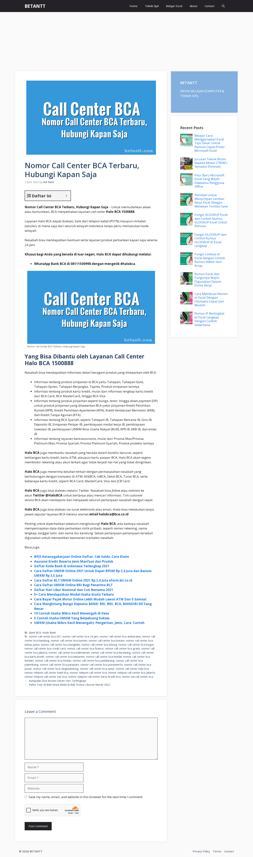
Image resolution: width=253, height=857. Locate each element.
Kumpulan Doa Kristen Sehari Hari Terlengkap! (57, 680)
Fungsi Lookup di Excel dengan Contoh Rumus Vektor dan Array (209, 260)
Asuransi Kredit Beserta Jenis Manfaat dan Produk (73, 561)
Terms (217, 851)
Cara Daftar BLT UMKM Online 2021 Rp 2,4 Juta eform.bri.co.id (83, 580)
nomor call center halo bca (132, 668)
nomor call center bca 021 (45, 636)
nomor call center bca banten (69, 640)
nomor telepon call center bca (88, 672)
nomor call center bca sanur (97, 668)
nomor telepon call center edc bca (46, 676)
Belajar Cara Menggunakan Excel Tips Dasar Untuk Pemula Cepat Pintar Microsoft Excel (209, 143)
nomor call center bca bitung (99, 644)
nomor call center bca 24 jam (80, 636)
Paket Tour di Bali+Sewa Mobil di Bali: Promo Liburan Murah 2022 (69, 684)
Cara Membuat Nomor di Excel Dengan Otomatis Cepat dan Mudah (211, 299)
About (193, 6)
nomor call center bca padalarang (93, 660)
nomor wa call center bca (137, 676)
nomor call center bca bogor (136, 644)
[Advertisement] (126, 40)
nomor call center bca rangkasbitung (56, 668)
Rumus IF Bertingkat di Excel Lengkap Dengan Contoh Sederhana (209, 319)
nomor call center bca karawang (111, 652)
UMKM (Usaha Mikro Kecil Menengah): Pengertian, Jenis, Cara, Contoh (89, 623)
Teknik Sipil (152, 6)
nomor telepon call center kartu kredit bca (94, 676)
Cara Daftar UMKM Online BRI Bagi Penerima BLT (73, 585)
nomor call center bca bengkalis (60, 644)
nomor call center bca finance (85, 648)
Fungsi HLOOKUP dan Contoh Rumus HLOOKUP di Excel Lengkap (210, 240)
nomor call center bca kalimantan (69, 652)
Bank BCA (35, 632)
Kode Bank (49, 632)
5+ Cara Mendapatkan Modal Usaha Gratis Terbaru (74, 594)
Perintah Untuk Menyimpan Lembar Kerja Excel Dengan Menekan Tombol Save (211, 200)
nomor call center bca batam (106, 640)
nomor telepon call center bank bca (46, 672)
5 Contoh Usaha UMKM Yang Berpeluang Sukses (71, 618)
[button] (223, 6)
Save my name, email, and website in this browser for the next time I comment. (86, 797)
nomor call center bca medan (53, 660)
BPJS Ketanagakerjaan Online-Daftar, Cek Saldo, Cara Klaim (81, 556)
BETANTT (35, 6)
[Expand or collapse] (66, 196)
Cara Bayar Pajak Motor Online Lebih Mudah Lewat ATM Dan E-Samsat (90, 599)
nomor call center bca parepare (59, 664)
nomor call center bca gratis (122, 648)
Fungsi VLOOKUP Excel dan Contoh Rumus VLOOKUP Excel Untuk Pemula (211, 220)
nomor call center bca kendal (104, 656)
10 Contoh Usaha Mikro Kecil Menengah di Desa (71, 613)
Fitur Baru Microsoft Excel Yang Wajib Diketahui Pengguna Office (209, 181)
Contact (209, 6)
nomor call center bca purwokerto (102, 664)
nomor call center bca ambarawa (120, 636)
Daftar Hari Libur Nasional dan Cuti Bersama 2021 (73, 590)
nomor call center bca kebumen (65, 656)
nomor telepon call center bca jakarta (131, 672)
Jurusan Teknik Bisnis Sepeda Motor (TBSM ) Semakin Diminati (210, 163)
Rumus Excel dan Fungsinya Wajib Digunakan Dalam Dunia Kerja (207, 279)
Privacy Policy (201, 851)
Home (133, 6)
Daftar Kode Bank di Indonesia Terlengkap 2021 (71, 566)
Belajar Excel (174, 6)
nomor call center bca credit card (45, 648)
